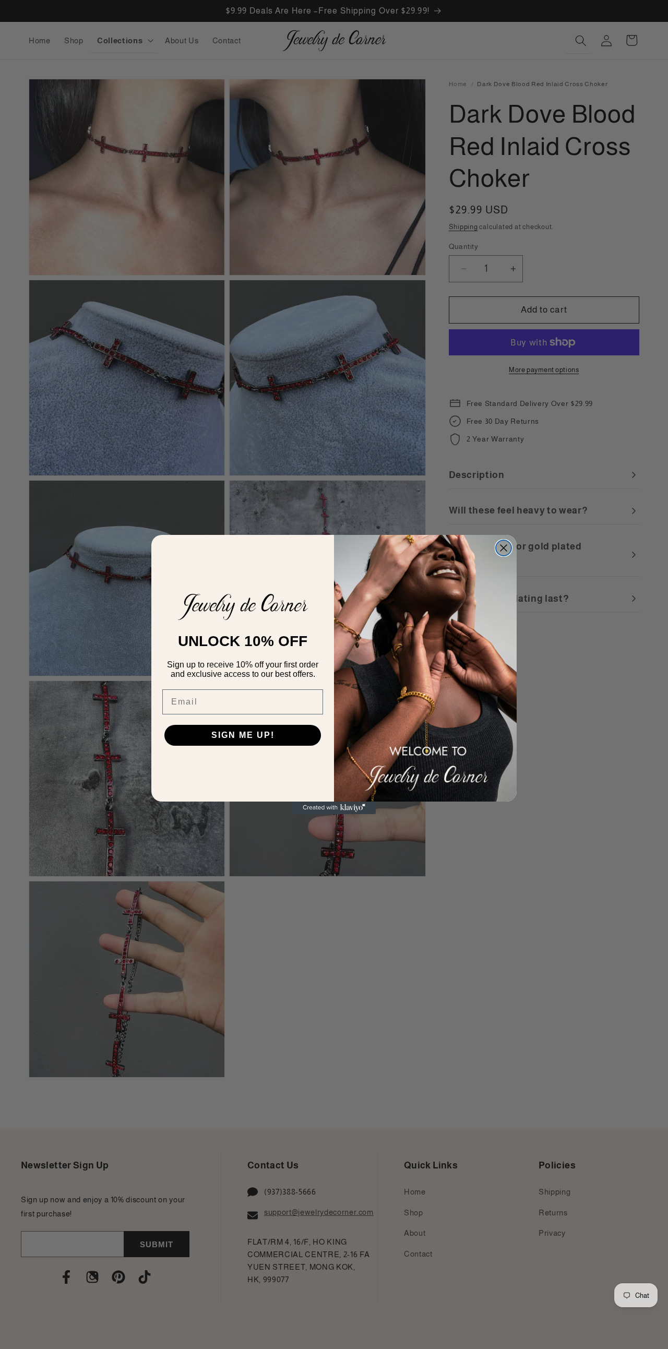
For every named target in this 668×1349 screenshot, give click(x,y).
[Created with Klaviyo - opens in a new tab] (334, 808)
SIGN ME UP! (243, 735)
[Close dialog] (503, 548)
